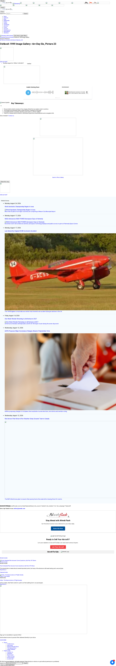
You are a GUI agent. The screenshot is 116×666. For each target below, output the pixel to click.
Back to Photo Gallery (58, 177)
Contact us (11, 115)
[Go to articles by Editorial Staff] (58, 54)
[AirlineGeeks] (26, 3)
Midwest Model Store (13, 646)
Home (1, 37)
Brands (2, 1)
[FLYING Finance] (32, 6)
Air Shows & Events (9, 37)
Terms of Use (10, 656)
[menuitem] (60, 16)
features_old (19, 40)
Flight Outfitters (11, 649)
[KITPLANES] (65, 3)
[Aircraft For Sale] (39, 3)
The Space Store (11, 648)
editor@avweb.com (19, 508)
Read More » (3, 569)
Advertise (9, 653)
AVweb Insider (3, 558)
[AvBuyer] (52, 3)
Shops (5, 642)
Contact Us (10, 652)
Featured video (4, 572)
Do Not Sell (10, 659)
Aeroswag (10, 645)
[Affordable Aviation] (90, 3)
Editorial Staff (3, 61)
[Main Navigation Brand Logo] (6, 10)
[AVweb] (6, 3)
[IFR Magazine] (6, 6)
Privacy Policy (10, 657)
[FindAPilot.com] (45, 6)
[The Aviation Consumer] (103, 3)
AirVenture (13, 40)
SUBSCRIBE (3, 640)
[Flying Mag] (16, 3)
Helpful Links (7, 650)
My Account (10, 655)
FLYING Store (10, 644)
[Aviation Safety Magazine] (19, 6)
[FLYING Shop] (57, 6)
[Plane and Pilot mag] (78, 3)
